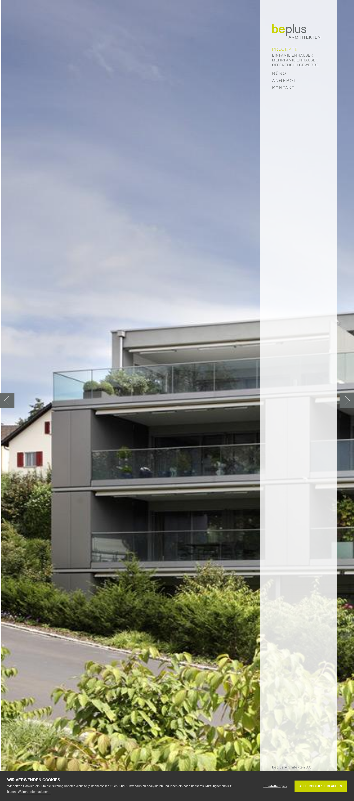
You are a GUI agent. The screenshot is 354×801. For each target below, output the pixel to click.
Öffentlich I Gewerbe (295, 65)
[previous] (7, 400)
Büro (279, 73)
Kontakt (283, 88)
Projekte (285, 49)
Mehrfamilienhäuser (295, 60)
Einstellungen (275, 786)
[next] (347, 400)
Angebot (284, 80)
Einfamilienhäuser (292, 55)
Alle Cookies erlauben (320, 786)
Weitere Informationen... (34, 792)
